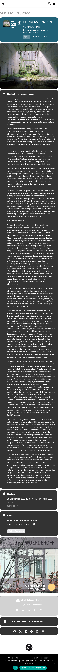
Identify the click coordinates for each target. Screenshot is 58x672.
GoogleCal (36, 621)
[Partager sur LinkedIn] (25, 631)
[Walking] (35, 610)
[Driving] (23, 610)
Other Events (15, 531)
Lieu (10, 515)
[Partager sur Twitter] (20, 631)
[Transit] (29, 610)
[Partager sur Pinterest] (31, 631)
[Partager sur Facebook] (14, 631)
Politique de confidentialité (33, 668)
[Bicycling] (41, 610)
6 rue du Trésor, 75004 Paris (19, 524)
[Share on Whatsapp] (37, 631)
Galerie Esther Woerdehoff (22, 520)
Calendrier (19, 621)
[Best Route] (17, 610)
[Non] (54, 663)
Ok (15, 668)
